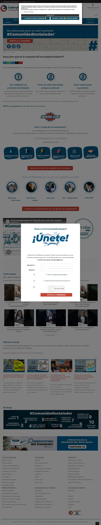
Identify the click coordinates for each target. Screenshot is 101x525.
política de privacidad (59, 274)
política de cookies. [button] (29, 12)
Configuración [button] (50, 15)
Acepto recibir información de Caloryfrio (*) (57, 280)
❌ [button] (81, 4)
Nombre (31, 265)
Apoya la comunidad (56, 295)
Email (32, 270)
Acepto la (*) (57, 274)
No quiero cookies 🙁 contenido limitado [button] (64, 18)
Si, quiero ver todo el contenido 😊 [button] (35, 18)
